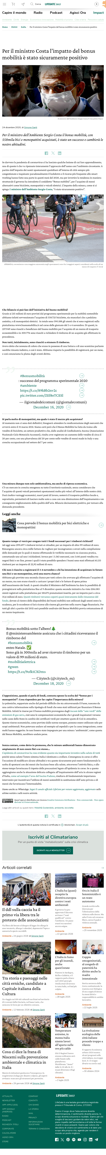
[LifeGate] (53, 4)
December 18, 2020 (48, 683)
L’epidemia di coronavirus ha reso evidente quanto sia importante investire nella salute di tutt (50, 752)
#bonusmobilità (20, 643)
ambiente (59, 807)
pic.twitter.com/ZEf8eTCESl (41, 395)
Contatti (33, 1100)
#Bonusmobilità (32, 376)
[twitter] (62, 1139)
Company (33, 1096)
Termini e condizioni (39, 1128)
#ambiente (28, 385)
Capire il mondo (14, 12)
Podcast (56, 12)
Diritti (16, 19)
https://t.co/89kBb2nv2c (38, 390)
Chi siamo (34, 1105)
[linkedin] (90, 1139)
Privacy (33, 1117)
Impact (98, 12)
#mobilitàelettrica (21, 662)
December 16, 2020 (48, 407)
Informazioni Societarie (36, 1123)
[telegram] (96, 1139)
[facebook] (56, 1139)
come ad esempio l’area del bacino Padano (33, 775)
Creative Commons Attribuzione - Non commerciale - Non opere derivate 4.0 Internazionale (59, 801)
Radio (38, 12)
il (30, 189)
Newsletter (23, 4)
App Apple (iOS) (10, 1105)
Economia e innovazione (42, 19)
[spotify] (73, 1139)
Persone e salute (96, 19)
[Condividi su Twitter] (53, 153)
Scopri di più (82, 824)
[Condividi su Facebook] (46, 153)
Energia (24, 19)
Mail (31, 1113)
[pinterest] (68, 1139)
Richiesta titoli (10, 1124)
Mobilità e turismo (64, 19)
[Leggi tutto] (102, 867)
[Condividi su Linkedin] (59, 153)
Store (13, 4)
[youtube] (79, 1139)
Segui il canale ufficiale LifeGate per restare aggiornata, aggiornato (63, 789)
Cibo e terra (80, 19)
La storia (34, 1109)
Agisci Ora (78, 12)
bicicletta (69, 807)
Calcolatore (9, 1133)
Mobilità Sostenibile (44, 807)
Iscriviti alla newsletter (51, 850)
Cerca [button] (38, 4)
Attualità (7, 1096)
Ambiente (7, 19)
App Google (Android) (8, 1110)
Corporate (8, 1128)
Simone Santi (30, 127)
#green (13, 667)
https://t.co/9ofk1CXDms (27, 671)
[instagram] (85, 1139)
